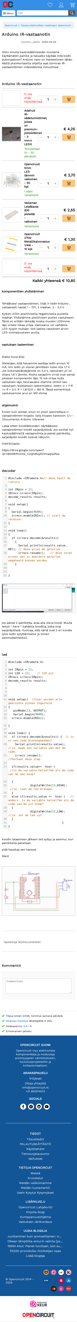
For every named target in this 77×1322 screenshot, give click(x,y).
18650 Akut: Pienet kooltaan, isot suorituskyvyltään (35, 1246)
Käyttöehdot (35, 1149)
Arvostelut (35, 1178)
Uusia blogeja (35, 1231)
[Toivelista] (46, 5)
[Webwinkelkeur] (38, 1304)
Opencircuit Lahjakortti (35, 1207)
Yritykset (35, 1078)
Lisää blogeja (35, 1256)
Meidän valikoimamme (35, 1183)
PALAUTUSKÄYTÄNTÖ (35, 1144)
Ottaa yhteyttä (35, 1083)
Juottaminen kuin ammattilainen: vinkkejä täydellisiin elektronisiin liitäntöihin (35, 1236)
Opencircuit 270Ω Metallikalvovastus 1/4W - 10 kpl (29, 241)
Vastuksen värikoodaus (35, 1222)
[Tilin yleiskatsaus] (58, 5)
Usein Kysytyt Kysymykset (35, 1192)
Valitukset (35, 1158)
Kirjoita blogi (35, 1212)
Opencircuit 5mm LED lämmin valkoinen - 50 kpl (29, 175)
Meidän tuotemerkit (35, 1188)
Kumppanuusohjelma (35, 1217)
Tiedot (35, 1133)
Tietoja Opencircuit (35, 1167)
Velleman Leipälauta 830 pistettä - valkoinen (29, 212)
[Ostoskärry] (69, 5)
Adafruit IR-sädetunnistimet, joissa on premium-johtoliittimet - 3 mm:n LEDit (29, 127)
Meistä (35, 1173)
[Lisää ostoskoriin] (68, 99)
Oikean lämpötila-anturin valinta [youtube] (35, 1241)
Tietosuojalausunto (35, 1154)
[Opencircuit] (38, 1315)
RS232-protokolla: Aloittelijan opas (35, 1251)
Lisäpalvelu (35, 1201)
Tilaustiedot (35, 1139)
